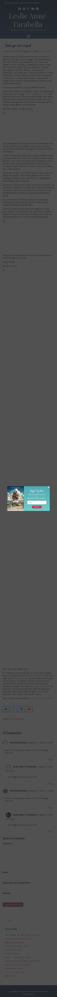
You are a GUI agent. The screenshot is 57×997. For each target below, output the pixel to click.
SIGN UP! (36, 507)
